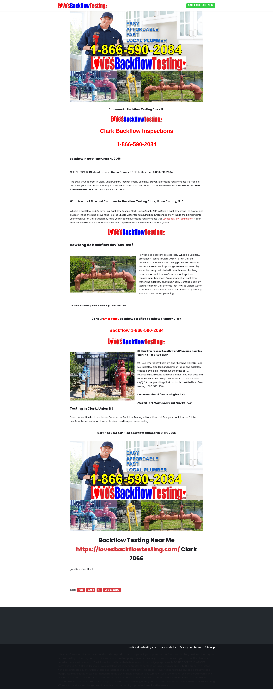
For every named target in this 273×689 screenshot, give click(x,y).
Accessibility (168, 647)
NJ (99, 590)
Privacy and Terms (190, 647)
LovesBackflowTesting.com (178, 218)
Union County (112, 590)
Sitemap (210, 647)
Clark (90, 590)
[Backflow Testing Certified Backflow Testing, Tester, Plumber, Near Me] (82, 5)
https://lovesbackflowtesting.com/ (128, 549)
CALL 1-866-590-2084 (200, 5)
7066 (80, 590)
